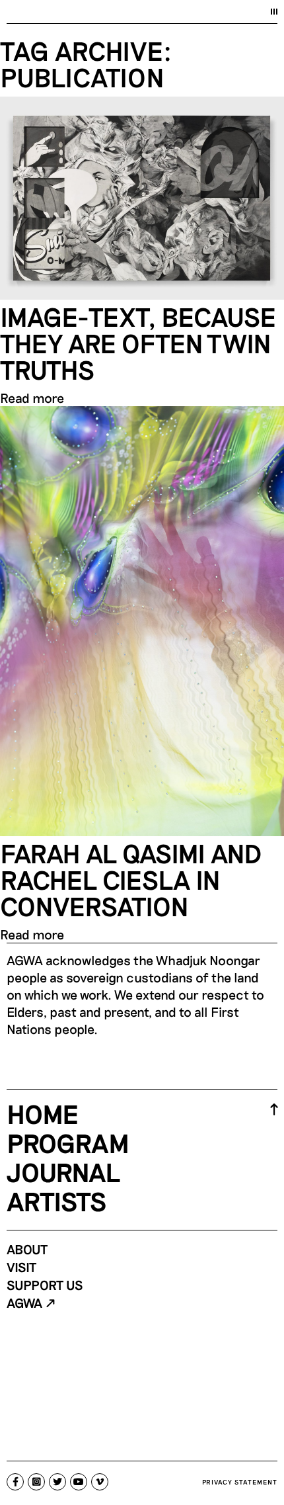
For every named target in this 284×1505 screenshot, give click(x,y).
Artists (56, 1201)
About (27, 1249)
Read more (32, 398)
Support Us (45, 1285)
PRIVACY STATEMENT (239, 1482)
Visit (21, 1267)
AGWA (24, 1303)
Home (43, 1113)
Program (68, 1142)
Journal (63, 1171)
